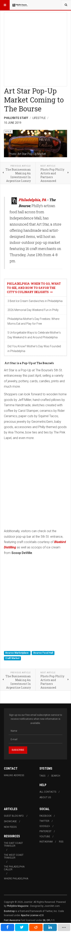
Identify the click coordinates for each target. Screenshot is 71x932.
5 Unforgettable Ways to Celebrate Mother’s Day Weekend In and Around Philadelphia (34, 335)
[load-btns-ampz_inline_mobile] (64, 927)
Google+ (44, 826)
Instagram (46, 841)
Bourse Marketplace (17, 652)
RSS (61, 841)
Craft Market (12, 658)
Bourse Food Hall (43, 652)
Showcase (10, 821)
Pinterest (45, 831)
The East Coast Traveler (13, 844)
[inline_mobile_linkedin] (50, 927)
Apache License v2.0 (32, 915)
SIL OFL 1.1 (49, 920)
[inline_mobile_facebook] (7, 927)
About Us (45, 797)
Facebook (45, 815)
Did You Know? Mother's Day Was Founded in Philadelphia (34, 349)
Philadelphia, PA (32, 199)
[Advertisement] (35, 48)
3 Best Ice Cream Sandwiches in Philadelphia (35, 301)
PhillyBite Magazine (17, 906)
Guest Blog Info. (14, 815)
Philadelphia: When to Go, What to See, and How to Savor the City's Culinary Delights (34, 288)
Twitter (44, 821)
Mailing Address (14, 775)
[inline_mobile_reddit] (36, 927)
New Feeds (10, 827)
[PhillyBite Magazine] (20, 5)
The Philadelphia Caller (14, 868)
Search (55, 775)
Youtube (44, 836)
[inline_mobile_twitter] (21, 927)
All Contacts (47, 791)
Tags (42, 775)
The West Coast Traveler (13, 856)
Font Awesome (12, 920)
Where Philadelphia (16, 878)
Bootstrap (9, 911)
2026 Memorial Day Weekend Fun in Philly (33, 310)
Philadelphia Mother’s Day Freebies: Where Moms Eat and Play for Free (33, 321)
